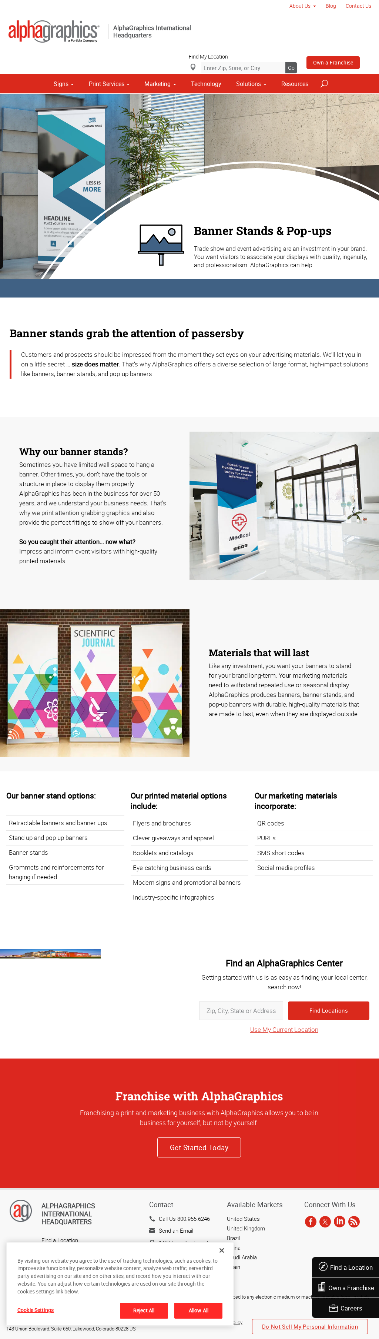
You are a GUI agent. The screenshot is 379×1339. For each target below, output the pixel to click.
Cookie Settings (35, 1309)
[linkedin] (339, 1222)
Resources (294, 84)
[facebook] (310, 1222)
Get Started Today (199, 1147)
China (234, 1247)
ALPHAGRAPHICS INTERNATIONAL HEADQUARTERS (68, 1213)
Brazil (233, 1238)
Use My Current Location (284, 1029)
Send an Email (176, 1230)
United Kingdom (246, 1228)
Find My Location (208, 56)
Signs (61, 84)
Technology (206, 84)
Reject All (143, 1310)
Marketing (157, 84)
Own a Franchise (333, 62)
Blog (331, 5)
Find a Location (351, 1267)
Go (291, 67)
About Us (300, 5)
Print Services (106, 84)
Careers (351, 1308)
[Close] (222, 1250)
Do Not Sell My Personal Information (310, 1326)
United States (243, 1218)
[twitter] (325, 1222)
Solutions (248, 84)
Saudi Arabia (242, 1257)
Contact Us (358, 5)
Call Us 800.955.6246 (184, 1218)
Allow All (198, 1310)
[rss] (354, 1222)
